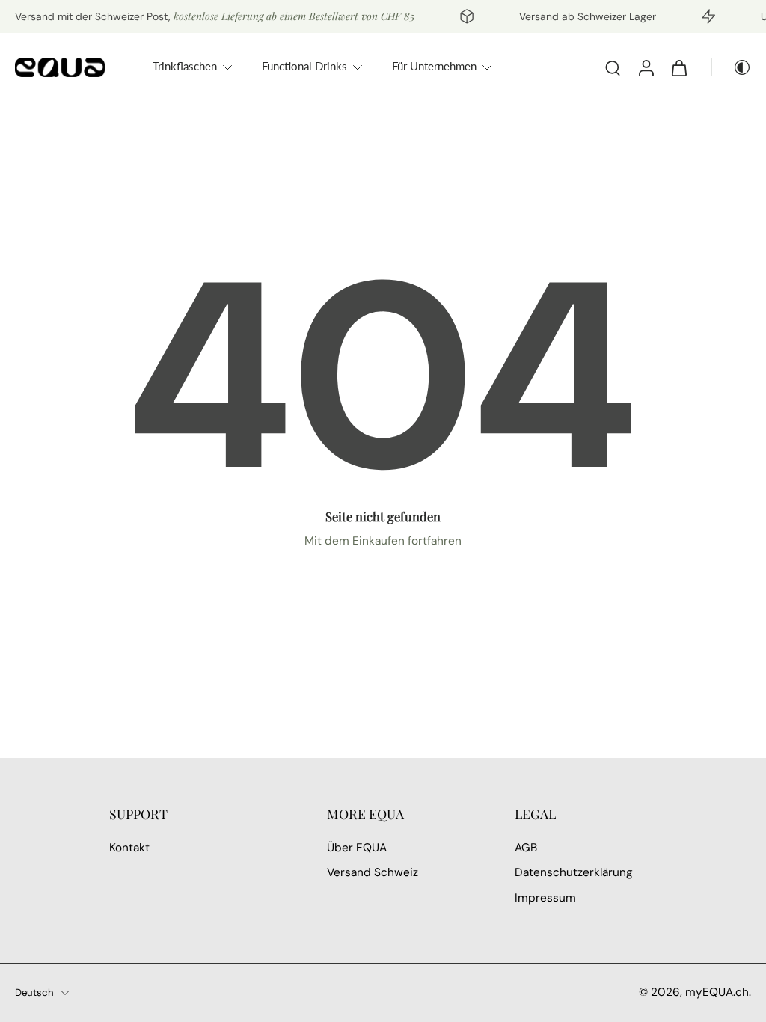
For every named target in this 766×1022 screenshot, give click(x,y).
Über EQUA (357, 847)
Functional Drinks (304, 66)
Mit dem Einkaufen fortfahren (383, 540)
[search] (612, 67)
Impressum (545, 897)
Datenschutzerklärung (574, 873)
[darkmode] (731, 67)
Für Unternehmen (434, 66)
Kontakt (129, 847)
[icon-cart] (678, 67)
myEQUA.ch (717, 992)
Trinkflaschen (185, 66)
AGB (526, 847)
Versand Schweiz (372, 873)
